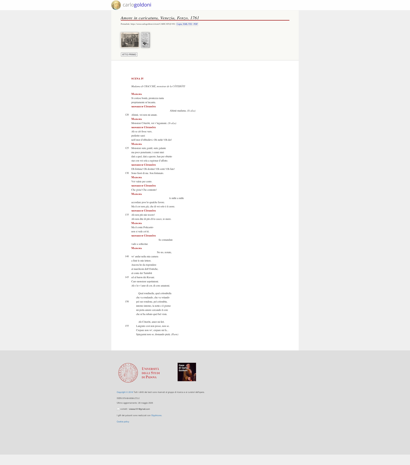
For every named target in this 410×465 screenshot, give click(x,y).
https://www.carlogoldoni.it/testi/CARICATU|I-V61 (153, 24)
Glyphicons (156, 415)
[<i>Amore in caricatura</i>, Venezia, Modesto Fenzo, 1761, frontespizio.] (146, 39)
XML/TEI (187, 24)
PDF (196, 24)
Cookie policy (123, 421)
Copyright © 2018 (125, 392)
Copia (179, 24)
